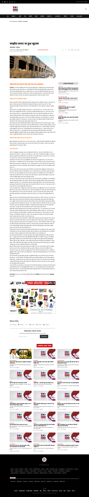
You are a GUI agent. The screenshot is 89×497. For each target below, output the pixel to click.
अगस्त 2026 (12, 481)
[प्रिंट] (78, 50)
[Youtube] (5, 2)
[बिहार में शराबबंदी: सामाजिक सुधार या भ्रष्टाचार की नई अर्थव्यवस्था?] (44, 396)
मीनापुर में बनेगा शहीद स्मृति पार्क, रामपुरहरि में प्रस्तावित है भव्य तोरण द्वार (66, 107)
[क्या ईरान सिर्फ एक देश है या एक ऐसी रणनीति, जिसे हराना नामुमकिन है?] (44, 437)
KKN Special (14, 21)
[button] (85, 8)
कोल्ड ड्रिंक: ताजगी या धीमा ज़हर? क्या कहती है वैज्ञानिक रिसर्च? (68, 383)
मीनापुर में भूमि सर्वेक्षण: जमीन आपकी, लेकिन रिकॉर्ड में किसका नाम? (68, 118)
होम (10, 21)
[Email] (75, 50)
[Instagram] (12, 2)
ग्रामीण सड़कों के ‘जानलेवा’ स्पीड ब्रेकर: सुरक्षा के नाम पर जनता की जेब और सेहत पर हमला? (20, 404)
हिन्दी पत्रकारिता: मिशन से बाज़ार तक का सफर (18, 424)
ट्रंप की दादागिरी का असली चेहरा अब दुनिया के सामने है (67, 445)
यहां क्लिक (38, 274)
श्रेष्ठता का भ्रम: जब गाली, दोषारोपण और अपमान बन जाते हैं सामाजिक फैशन (68, 404)
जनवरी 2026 (55, 481)
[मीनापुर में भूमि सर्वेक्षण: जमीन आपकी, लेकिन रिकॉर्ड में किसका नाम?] (44, 354)
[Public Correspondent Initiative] (32, 283)
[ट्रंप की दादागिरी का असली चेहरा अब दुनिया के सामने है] (68, 437)
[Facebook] (2, 2)
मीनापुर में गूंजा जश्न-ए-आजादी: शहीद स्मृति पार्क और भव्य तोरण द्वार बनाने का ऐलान (68, 362)
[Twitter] (7, 2)
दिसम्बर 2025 (62, 481)
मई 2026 (31, 481)
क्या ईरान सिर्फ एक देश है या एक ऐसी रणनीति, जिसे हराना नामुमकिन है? (44, 446)
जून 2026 (25, 481)
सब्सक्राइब (52, 274)
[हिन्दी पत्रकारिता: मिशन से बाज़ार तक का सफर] (21, 416)
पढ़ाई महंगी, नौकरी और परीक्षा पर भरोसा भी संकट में (67, 98)
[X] (69, 50)
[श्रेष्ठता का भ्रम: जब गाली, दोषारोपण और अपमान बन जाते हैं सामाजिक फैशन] (68, 396)
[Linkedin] (10, 2)
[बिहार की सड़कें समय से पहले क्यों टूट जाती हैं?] (21, 375)
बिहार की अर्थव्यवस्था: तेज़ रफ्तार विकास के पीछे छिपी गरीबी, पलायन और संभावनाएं (67, 425)
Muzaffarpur (61, 105)
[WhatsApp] (63, 50)
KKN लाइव (12, 274)
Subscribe (44, 336)
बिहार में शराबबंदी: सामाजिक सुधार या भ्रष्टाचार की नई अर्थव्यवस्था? (44, 404)
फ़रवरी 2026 (49, 481)
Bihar (11, 381)
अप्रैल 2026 (37, 481)
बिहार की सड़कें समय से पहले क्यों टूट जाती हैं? (18, 382)
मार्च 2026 (43, 481)
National (59, 381)
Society (18, 47)
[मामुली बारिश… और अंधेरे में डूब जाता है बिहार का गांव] (44, 375)
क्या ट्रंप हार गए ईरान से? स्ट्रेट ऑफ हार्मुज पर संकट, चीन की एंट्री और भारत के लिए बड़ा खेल (20, 446)
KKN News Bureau (43, 49)
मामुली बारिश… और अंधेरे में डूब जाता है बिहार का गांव (43, 382)
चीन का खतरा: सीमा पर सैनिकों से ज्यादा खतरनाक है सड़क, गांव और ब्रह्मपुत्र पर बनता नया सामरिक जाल (68, 88)
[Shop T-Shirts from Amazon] (32, 301)
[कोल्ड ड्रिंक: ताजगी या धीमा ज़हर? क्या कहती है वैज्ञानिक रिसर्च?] (68, 375)
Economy (36, 360)
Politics (60, 86)
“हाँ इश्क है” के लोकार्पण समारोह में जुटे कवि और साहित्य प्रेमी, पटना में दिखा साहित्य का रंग (44, 425)
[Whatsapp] (14, 2)
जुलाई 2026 (19, 481)
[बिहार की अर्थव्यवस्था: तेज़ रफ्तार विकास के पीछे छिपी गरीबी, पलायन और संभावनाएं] (68, 416)
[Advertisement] (54, 9)
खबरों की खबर (30, 274)
